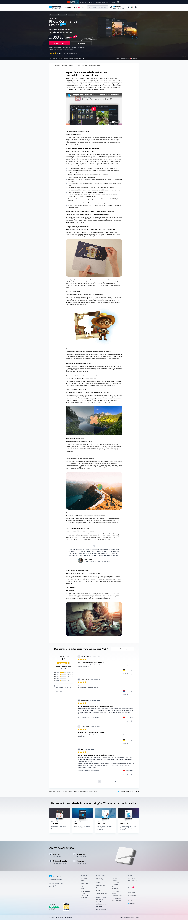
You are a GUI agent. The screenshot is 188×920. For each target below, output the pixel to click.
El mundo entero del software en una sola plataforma (82, 827)
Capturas (71, 65)
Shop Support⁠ (131, 881)
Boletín (130, 900)
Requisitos (84, 65)
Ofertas (76, 7)
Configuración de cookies (116, 892)
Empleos (98, 888)
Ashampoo (131, 903)
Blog (52, 917)
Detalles (64, 65)
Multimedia (84, 878)
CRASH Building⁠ (101, 893)
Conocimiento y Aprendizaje (85, 896)
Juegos (82, 888)
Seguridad (83, 886)
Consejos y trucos (133, 898)
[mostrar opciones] (133, 656)
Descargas (131, 890)
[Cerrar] (186, 1)
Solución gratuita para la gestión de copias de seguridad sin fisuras (128, 827)
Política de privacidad (115, 887)
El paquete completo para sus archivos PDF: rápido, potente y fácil (99, 2)
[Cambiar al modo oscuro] (128, 7)
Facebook (60, 917)
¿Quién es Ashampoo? (99, 879)
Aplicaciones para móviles (85, 892)
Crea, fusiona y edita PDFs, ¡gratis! (58, 827)
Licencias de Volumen (95, 65)
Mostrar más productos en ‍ (126, 59)
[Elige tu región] (132, 7)
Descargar (82, 43)
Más (83, 7)
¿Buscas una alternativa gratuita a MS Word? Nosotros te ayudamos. (105, 827)
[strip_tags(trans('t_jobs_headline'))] (66, 907)
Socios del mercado (101, 904)
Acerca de (114, 878)
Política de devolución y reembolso (117, 899)
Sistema (83, 881)
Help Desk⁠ (130, 878)
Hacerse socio (100, 906)
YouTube (69, 917)
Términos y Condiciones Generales (115, 882)
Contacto (98, 890)
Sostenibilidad (100, 882)
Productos (67, 7)
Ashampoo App (132, 892)
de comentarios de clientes (68, 53)
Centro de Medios (101, 909)
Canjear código (132, 895)
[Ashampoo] (55, 876)
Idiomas (77, 65)
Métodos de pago (117, 896)
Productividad (84, 883)
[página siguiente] (115, 781)
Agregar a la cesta (61, 43)
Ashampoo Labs (100, 885)
